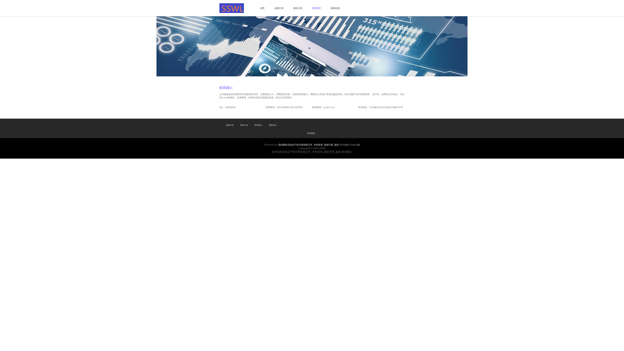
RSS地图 (344, 144)
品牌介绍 (278, 8)
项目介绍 (297, 8)
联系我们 (316, 8)
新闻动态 (335, 8)
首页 (262, 8)
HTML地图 (354, 144)
